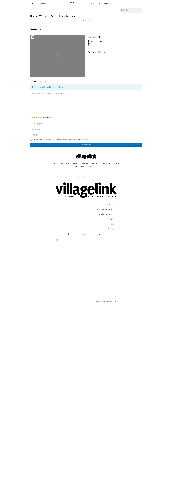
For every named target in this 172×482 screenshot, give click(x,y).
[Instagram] (84, 234)
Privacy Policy (78, 166)
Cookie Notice (93, 166)
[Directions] (37, 29)
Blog (34, 3)
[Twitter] (99, 234)
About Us (107, 3)
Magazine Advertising (106, 209)
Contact (95, 163)
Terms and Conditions (110, 163)
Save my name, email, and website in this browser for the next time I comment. (61, 139)
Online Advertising (107, 214)
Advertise (94, 3)
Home (55, 163)
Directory (43, 3)
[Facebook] (68, 234)
